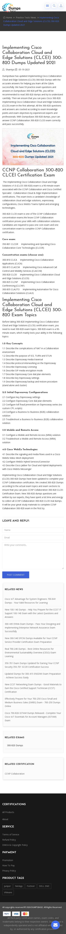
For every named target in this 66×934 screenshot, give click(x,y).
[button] (47, 5)
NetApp (19, 886)
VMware (8, 892)
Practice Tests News (26, 17)
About (5, 819)
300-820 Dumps (15, 745)
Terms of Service (10, 834)
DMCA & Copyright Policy (15, 844)
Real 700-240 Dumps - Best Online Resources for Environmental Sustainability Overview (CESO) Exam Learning (30, 652)
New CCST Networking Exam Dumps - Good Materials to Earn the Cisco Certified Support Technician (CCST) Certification (33, 688)
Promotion (7, 860)
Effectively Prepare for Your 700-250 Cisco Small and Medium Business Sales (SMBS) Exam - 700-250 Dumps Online (32, 702)
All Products (8, 812)
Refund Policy (9, 839)
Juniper (7, 886)
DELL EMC (44, 886)
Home (8, 17)
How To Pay (8, 865)
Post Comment (16, 574)
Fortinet (31, 886)
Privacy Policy (9, 870)
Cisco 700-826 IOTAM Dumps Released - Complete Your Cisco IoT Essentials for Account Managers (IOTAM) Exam (33, 717)
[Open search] (54, 5)
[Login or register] (61, 5)
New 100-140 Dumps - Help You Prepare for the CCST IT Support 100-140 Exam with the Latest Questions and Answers (33, 613)
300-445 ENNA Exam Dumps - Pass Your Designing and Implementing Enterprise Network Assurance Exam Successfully (32, 627)
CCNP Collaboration (15, 773)
